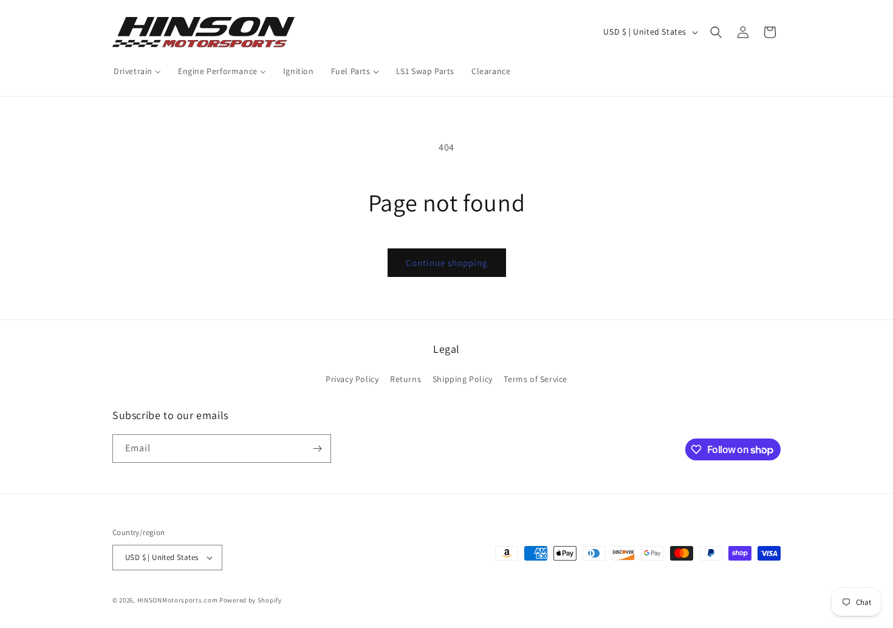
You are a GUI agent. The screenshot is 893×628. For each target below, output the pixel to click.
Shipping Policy (463, 379)
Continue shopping (447, 262)
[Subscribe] (317, 448)
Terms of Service (535, 379)
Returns (405, 379)
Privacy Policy (352, 379)
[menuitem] (137, 71)
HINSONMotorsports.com (177, 600)
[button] (716, 32)
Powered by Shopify (250, 600)
